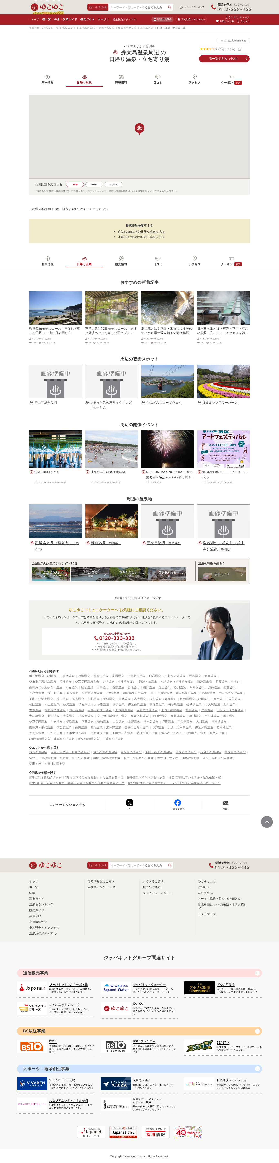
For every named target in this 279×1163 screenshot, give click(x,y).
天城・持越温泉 (171, 710)
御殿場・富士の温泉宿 (75, 758)
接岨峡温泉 (159, 716)
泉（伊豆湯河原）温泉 (112, 716)
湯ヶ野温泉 (113, 727)
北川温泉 (229, 704)
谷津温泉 (158, 727)
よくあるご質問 (153, 881)
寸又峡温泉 (212, 704)
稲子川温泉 (55, 693)
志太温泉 (140, 698)
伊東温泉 (57, 721)
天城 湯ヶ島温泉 (180, 727)
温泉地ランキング (41, 904)
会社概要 (204, 893)
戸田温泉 (168, 721)
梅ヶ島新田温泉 (186, 693)
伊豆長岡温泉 (38, 721)
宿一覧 (46, 19)
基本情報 (48, 82)
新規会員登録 (164, 19)
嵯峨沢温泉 (194, 704)
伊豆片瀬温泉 (204, 727)
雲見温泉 (229, 716)
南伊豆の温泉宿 (186, 752)
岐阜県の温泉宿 (64, 738)
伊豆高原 (85, 704)
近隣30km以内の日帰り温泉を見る (141, 236)
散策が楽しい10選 (128, 574)
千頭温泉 (109, 698)
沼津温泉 (66, 681)
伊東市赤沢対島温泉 (42, 681)
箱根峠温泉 (224, 727)
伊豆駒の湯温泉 (147, 710)
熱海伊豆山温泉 (147, 733)
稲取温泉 (72, 721)
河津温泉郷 (204, 681)
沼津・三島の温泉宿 (42, 758)
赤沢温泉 (119, 704)
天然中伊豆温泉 (76, 733)
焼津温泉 (54, 716)
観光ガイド (87, 19)
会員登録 (35, 916)
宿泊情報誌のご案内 (101, 881)
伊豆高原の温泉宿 (105, 752)
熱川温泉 (195, 716)
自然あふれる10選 (167, 574)
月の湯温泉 (36, 693)
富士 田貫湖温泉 (162, 693)
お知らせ (204, 887)
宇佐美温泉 (157, 704)
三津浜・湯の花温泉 (230, 710)
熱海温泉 (84, 675)
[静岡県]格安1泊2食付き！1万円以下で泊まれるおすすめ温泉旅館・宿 (76, 777)
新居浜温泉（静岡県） (44, 675)
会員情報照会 (38, 921)
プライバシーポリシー (158, 893)
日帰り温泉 (84, 82)
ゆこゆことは (207, 881)
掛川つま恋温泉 (175, 675)
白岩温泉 (155, 675)
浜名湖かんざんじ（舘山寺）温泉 (183, 733)
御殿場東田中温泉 (135, 693)
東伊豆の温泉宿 (131, 752)
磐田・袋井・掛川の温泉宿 (47, 763)
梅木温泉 (192, 710)
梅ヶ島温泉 (175, 704)
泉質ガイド (222, 574)
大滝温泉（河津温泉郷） (119, 681)
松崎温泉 (103, 721)
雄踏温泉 (35, 704)
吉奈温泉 (35, 710)
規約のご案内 (152, 887)
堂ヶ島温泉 (151, 721)
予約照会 (193, 19)
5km (75, 184)
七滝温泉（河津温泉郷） (177, 681)
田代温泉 (125, 698)
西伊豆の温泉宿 (210, 752)
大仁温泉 (119, 721)
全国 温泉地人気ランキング (50, 574)
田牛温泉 (103, 687)
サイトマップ (207, 914)
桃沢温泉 (69, 704)
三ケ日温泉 (55, 733)
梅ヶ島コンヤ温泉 (231, 693)
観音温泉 (87, 687)
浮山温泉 (207, 710)
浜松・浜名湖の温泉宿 (218, 758)
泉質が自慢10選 (89, 574)
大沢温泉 (69, 675)
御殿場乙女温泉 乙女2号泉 (100, 693)
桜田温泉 (149, 687)
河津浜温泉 (219, 721)
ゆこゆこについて (194, 7)
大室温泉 (69, 716)
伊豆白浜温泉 (137, 704)
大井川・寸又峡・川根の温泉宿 (178, 758)
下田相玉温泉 (137, 675)
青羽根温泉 (36, 716)
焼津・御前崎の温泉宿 (139, 758)
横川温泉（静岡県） (163, 698)
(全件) (231, 49)
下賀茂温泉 (64, 727)
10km (94, 184)
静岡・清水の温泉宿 (106, 758)
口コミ (157, 82)
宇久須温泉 (185, 721)
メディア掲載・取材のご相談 (217, 898)
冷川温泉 (180, 687)
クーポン (103, 19)
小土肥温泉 (52, 704)
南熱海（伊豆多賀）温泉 (45, 687)
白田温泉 (81, 727)
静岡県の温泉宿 (39, 738)
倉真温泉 (211, 675)
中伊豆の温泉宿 (235, 752)
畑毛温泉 (97, 727)
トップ (35, 19)
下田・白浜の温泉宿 (158, 752)
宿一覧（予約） (224, 58)
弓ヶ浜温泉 (212, 716)
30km (113, 184)
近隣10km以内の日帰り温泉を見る (141, 231)
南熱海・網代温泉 (41, 727)
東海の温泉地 (106, 28)
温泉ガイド (70, 19)
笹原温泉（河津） (228, 681)
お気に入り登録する (235, 40)
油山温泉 (63, 698)
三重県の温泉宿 (113, 738)
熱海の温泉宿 (38, 752)
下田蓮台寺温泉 (122, 733)
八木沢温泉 (197, 687)
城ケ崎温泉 (76, 710)
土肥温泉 (134, 721)
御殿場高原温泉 (55, 710)
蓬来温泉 (78, 698)
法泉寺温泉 (86, 716)
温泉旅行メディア (123, 19)
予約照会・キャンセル (44, 927)
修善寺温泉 (217, 733)
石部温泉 (118, 687)
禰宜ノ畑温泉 (140, 716)
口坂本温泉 (207, 693)
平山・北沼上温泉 (41, 698)
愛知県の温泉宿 (88, 738)
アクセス (195, 82)
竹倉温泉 (230, 687)
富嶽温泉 (118, 675)
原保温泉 (214, 687)
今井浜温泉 (178, 716)
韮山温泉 (165, 687)
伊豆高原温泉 (100, 733)
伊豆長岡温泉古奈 (87, 681)
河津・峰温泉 (148, 681)
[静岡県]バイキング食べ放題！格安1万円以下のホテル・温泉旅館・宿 (174, 777)
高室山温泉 (101, 675)
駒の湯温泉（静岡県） (195, 698)
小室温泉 (72, 687)
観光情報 (121, 82)
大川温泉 (202, 721)
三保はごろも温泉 (137, 727)
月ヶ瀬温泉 (101, 704)
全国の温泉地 (87, 28)
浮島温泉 (195, 675)
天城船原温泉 (124, 710)
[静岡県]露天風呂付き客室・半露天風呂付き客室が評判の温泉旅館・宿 (77, 783)
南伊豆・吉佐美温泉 (227, 698)
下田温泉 (88, 721)
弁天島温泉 (146, 28)
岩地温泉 (134, 687)
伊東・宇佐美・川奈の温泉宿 (70, 752)
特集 (57, 19)
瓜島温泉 (72, 693)
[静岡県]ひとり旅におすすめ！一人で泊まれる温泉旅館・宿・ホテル (174, 783)
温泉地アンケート (100, 887)
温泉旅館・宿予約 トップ (43, 28)
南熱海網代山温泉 (100, 710)
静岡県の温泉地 (127, 28)
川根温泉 (94, 698)
